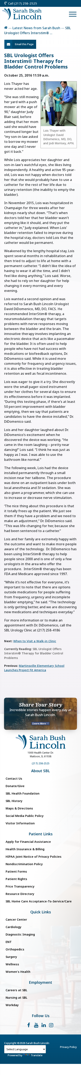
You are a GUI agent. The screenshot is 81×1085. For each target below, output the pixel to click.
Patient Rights (16, 879)
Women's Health (18, 972)
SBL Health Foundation (22, 793)
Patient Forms (16, 871)
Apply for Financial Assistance (28, 842)
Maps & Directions (19, 808)
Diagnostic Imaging (20, 934)
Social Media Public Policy (25, 816)
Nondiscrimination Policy (24, 864)
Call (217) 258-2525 (22, 3)
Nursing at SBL (16, 998)
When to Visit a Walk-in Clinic (34, 641)
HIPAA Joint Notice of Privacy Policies (33, 857)
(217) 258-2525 (40, 763)
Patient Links (41, 834)
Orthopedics (15, 949)
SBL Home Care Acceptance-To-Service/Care (39, 901)
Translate (36, 1055)
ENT (9, 942)
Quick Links (40, 912)
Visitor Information (20, 823)
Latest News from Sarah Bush (36, 28)
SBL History (14, 801)
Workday (12, 1005)
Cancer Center (16, 919)
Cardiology (13, 927)
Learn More (39, 723)
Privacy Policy (68, 1047)
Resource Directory (20, 894)
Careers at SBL (16, 990)
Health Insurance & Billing (25, 849)
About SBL (40, 771)
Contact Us (14, 778)
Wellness (12, 964)
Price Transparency (20, 886)
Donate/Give (15, 786)
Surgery (11, 957)
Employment (40, 982)
